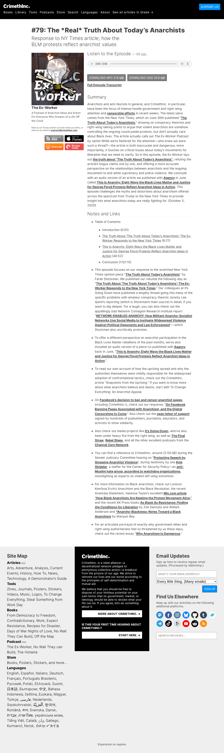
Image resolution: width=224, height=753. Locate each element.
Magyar (60, 694)
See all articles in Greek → (133, 12)
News (52, 573)
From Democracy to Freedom (31, 615)
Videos (12, 594)
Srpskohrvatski (19, 705)
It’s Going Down (156, 431)
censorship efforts (121, 113)
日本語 (12, 689)
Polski (28, 684)
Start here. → (129, 635)
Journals (25, 589)
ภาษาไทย (25, 715)
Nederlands (42, 699)
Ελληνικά (42, 684)
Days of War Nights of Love (29, 631)
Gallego (52, 720)
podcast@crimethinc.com (64, 130)
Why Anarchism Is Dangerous (158, 533)
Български (28, 689)
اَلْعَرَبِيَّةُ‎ (38, 705)
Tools (33, 12)
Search (73, 12)
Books (8, 12)
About (105, 12)
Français (14, 678)
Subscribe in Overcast (54, 146)
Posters (40, 589)
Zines (11, 589)
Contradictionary (20, 620)
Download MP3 (106, 77)
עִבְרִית (11, 715)
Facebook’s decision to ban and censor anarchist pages (141, 400)
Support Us (210, 7)
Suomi (57, 684)
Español (27, 673)
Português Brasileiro (39, 678)
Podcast (14, 642)
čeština (31, 694)
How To (40, 573)
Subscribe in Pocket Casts (74, 146)
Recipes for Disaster (43, 626)
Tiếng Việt (15, 720)
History (26, 573)
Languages (89, 12)
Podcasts (47, 12)
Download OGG (147, 77)
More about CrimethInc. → (119, 614)
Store (61, 12)
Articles (13, 563)
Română (13, 710)
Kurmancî (14, 726)
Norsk (29, 726)
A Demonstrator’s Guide (47, 578)
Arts (10, 568)
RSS (23, 563)
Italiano (42, 673)
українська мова (49, 715)
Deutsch (56, 673)
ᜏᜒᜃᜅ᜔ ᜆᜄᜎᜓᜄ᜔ (47, 726)
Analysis (41, 568)
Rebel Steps (114, 440)
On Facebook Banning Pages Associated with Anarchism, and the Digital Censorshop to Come (140, 409)
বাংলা (25, 710)
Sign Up (209, 588)
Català (31, 720)
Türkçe (12, 699)
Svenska (37, 710)
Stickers (54, 589)
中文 (42, 689)
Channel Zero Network (111, 445)
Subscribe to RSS (54, 138)
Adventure (24, 568)
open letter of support (173, 414)
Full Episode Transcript (104, 85)
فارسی (25, 699)
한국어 (50, 705)
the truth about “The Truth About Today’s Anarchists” (133, 159)
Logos (37, 594)
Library (20, 12)
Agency (169, 178)
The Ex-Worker (19, 647)
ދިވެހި (41, 720)
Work (40, 620)
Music (25, 594)
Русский (14, 684)
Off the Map (44, 636)
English (13, 673)
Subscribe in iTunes (74, 138)
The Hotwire (27, 652)
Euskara (45, 694)
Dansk (51, 710)
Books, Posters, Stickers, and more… (37, 663)
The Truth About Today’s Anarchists (152, 274)
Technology (16, 578)
